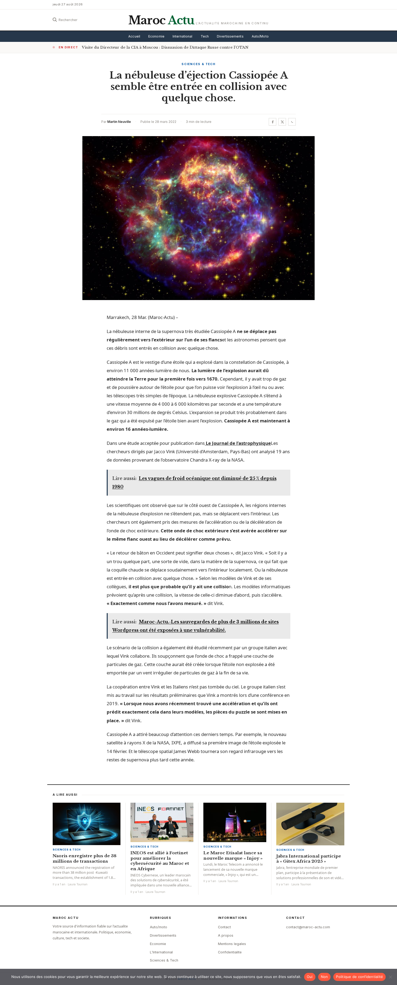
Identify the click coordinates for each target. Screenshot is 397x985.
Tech (205, 36)
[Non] (390, 977)
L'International (161, 952)
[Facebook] (272, 122)
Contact (224, 927)
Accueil (134, 36)
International (183, 36)
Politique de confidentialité (359, 976)
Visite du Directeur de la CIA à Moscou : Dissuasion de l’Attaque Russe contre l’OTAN (165, 47)
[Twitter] (282, 122)
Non (324, 976)
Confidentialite (230, 952)
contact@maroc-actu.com (308, 927)
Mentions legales (232, 944)
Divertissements (230, 36)
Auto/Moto (260, 36)
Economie (156, 36)
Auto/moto (158, 927)
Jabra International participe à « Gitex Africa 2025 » (308, 858)
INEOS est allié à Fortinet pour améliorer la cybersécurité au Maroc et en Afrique (159, 860)
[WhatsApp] (292, 122)
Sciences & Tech (198, 64)
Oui (310, 976)
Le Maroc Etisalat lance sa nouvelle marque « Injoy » (233, 855)
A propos (225, 935)
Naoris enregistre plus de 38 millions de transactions (84, 858)
